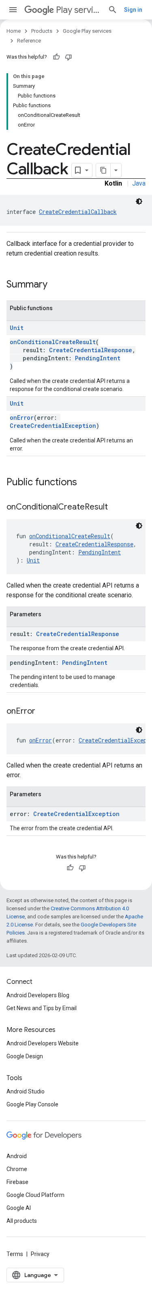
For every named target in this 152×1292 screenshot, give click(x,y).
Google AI (18, 1208)
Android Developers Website (42, 1043)
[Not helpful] (68, 57)
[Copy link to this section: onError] (43, 712)
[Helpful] (56, 57)
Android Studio (25, 1091)
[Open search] (113, 10)
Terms (14, 1254)
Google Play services (87, 31)
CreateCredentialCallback (78, 212)
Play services (78, 9)
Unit (17, 328)
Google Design (24, 1056)
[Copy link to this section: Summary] (55, 285)
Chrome (16, 1169)
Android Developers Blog (37, 995)
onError (22, 417)
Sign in (133, 9)
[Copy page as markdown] (103, 170)
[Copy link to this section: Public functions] (85, 483)
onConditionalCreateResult (53, 342)
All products (21, 1221)
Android (16, 1156)
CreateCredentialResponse (90, 350)
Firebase (17, 1182)
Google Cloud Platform (35, 1195)
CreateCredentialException (53, 425)
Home (13, 31)
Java (139, 183)
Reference (29, 41)
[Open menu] (13, 9)
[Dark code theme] (139, 201)
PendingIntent (97, 358)
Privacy (40, 1254)
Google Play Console (32, 1104)
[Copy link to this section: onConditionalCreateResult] (116, 507)
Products (41, 31)
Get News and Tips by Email (41, 1008)
